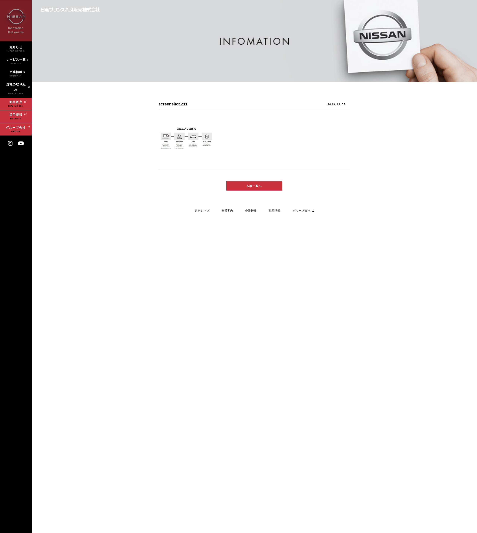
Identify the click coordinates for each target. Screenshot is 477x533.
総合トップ (202, 210)
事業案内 (227, 210)
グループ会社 (301, 210)
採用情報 (275, 210)
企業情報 (251, 210)
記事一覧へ (254, 185)
